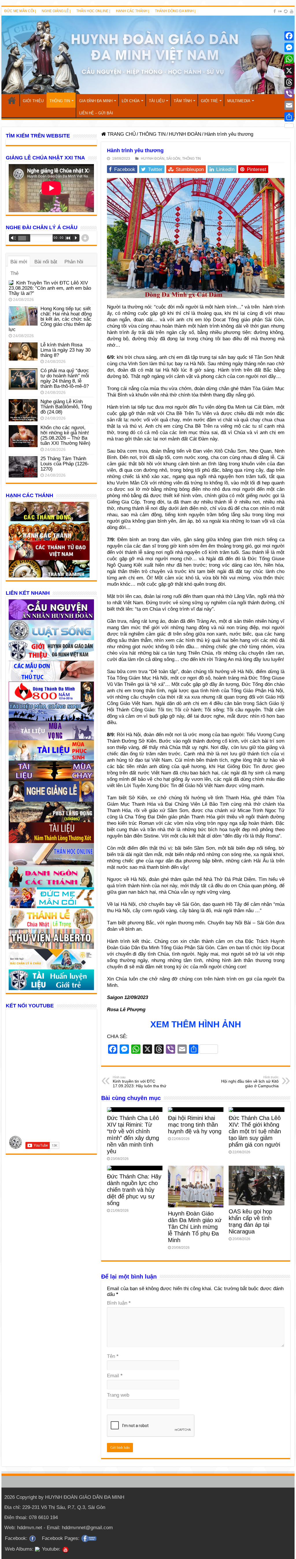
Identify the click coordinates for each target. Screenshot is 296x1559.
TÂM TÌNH (183, 101)
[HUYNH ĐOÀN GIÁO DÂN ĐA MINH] (148, 55)
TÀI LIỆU (156, 101)
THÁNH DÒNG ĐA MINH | (175, 11)
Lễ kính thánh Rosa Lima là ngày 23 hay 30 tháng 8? (65, 350)
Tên (113, 1356)
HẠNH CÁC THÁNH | (132, 11)
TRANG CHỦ (11, 100)
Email (115, 1375)
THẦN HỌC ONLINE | (93, 11)
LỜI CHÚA (131, 101)
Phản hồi (73, 262)
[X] (289, 70)
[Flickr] (280, 11)
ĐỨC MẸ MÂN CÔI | (20, 11)
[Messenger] (289, 47)
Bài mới (18, 262)
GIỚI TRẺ (209, 101)
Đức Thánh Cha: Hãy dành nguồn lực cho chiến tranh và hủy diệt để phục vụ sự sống (134, 1189)
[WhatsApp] (289, 59)
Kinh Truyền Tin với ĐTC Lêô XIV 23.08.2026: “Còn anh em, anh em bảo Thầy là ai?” (50, 288)
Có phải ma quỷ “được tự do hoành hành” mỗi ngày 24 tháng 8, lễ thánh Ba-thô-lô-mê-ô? (64, 378)
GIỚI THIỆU (33, 101)
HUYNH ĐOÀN (185, 134)
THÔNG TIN (59, 101)
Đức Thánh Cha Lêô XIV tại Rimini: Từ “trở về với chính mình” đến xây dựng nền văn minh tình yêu (133, 1134)
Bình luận (119, 1303)
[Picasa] (285, 11)
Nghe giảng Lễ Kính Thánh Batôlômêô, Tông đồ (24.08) (66, 407)
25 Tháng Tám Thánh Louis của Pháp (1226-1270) (64, 464)
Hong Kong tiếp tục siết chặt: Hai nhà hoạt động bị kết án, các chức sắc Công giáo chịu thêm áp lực (50, 319)
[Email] (289, 105)
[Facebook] (274, 11)
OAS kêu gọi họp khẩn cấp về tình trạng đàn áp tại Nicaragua (250, 1221)
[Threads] (289, 82)
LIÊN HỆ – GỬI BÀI (96, 113)
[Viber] (289, 94)
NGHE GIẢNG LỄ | (56, 11)
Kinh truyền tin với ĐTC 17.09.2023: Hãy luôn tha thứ (139, 1081)
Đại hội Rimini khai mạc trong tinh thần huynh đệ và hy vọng (194, 1124)
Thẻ (14, 273)
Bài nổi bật (45, 262)
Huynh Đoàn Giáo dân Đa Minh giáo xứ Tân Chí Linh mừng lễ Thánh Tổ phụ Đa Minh (194, 1226)
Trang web (118, 1395)
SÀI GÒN (173, 159)
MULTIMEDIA (238, 101)
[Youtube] (291, 11)
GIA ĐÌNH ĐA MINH (95, 101)
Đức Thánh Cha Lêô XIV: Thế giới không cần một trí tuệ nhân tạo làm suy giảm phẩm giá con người (255, 1131)
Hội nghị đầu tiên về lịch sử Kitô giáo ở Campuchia (250, 1081)
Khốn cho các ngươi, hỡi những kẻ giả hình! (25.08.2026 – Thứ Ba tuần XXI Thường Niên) (65, 435)
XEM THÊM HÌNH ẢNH (195, 1024)
